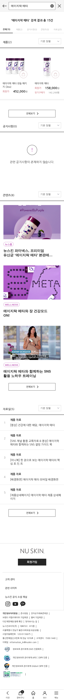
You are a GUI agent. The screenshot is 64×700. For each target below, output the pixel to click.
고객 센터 (10, 579)
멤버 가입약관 (37, 618)
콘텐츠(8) (45, 30)
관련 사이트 (11, 588)
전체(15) (6, 29)
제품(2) (19, 30)
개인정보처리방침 (10, 613)
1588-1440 (50, 638)
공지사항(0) (32, 30)
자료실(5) (58, 30)
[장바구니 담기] (23, 74)
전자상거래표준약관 (39, 613)
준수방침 (24, 613)
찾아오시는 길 (31, 622)
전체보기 (31, 113)
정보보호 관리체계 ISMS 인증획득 (26, 649)
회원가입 (32, 562)
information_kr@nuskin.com (23, 642)
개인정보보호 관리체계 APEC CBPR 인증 (29, 658)
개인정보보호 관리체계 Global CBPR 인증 (29, 666)
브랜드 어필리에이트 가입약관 (15, 618)
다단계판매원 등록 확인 (12, 622)
